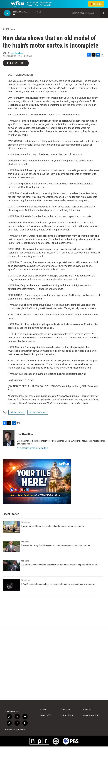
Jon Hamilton (17, 53)
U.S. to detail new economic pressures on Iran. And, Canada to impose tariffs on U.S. (59, 564)
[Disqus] (54, 664)
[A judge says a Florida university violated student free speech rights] (11, 527)
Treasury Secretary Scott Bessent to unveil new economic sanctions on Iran (55, 545)
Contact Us (66, 709)
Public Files (87, 709)
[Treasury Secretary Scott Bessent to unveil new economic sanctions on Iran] (11, 546)
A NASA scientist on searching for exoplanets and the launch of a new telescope (58, 584)
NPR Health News (37, 412)
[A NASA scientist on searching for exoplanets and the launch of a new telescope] (11, 585)
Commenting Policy (91, 715)
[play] (7, 13)
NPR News (25, 541)
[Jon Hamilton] (8, 438)
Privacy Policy (67, 715)
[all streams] (104, 13)
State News (25, 522)
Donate (97, 4)
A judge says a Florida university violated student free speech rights (52, 526)
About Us (43, 709)
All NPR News (9, 29)
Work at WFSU (45, 715)
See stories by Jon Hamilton (32, 447)
